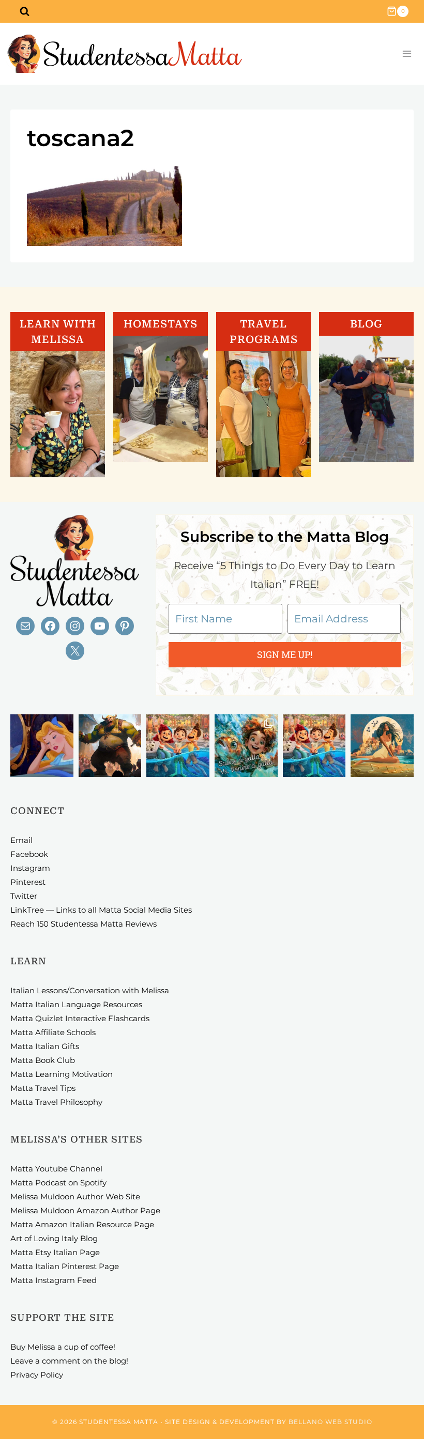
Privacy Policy (36, 1375)
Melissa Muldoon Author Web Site (75, 1196)
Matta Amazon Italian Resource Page (82, 1224)
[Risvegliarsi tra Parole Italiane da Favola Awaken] (41, 745)
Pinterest (28, 882)
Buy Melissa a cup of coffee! (62, 1347)
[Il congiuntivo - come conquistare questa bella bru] (110, 745)
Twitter (23, 896)
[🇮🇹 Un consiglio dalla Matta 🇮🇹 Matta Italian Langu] (246, 745)
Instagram (30, 868)
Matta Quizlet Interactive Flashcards (79, 1018)
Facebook (29, 854)
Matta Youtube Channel (56, 1169)
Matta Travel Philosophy (56, 1102)
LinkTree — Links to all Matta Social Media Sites (101, 910)
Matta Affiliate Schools (53, 1032)
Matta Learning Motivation (61, 1074)
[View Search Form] (24, 11)
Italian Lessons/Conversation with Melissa (89, 990)
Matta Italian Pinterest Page (64, 1266)
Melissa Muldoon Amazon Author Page (85, 1210)
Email (21, 840)
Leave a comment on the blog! (69, 1361)
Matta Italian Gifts (44, 1046)
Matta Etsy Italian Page (55, 1252)
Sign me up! (284, 654)
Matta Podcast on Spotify (58, 1182)
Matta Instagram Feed (53, 1280)
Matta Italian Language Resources (76, 1004)
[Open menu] (406, 54)
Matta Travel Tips (42, 1088)
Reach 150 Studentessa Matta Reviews (83, 924)
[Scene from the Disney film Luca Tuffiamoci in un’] (177, 745)
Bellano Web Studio (330, 1422)
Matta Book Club (42, 1060)
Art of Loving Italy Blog (54, 1238)
